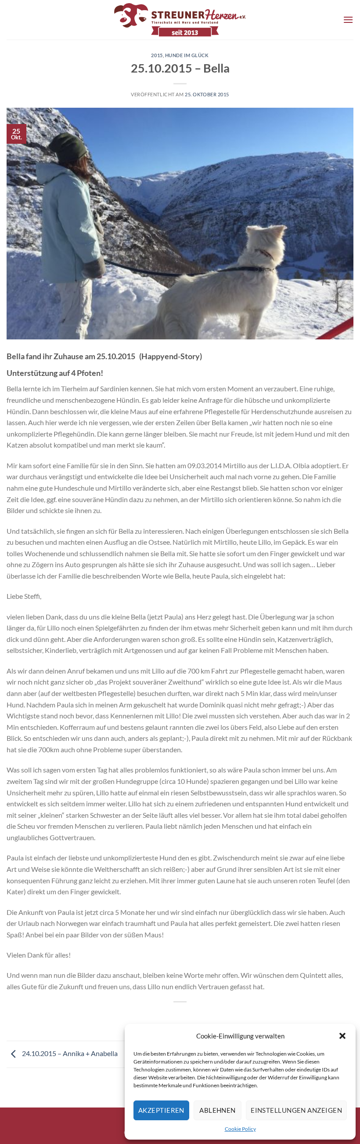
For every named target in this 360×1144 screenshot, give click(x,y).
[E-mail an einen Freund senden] (196, 1016)
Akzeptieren (161, 1110)
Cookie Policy (240, 1129)
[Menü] (348, 19)
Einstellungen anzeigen (296, 1110)
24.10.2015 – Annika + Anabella (69, 1053)
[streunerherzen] (180, 20)
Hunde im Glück (187, 55)
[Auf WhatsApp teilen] (164, 1016)
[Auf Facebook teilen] (180, 1016)
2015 (156, 55)
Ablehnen (217, 1110)
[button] (342, 1035)
